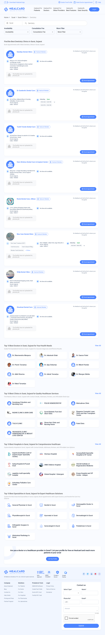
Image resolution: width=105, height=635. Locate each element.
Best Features (71, 9)
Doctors (48, 9)
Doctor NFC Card (37, 592)
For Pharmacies (22, 598)
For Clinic (20, 592)
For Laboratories (22, 601)
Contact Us (7, 592)
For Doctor (21, 589)
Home (7, 17)
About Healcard (8, 586)
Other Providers (59, 9)
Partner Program (8, 601)
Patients (38, 9)
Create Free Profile (37, 589)
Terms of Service (50, 589)
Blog (5, 589)
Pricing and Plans (9, 598)
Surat (14, 17)
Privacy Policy (50, 586)
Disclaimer (49, 592)
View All (98, 346)
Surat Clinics (23, 17)
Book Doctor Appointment (84, 2)
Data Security (83, 9)
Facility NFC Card (37, 595)
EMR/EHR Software (37, 586)
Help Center (7, 595)
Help (99, 2)
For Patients (21, 586)
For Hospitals (22, 595)
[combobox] (15, 23)
